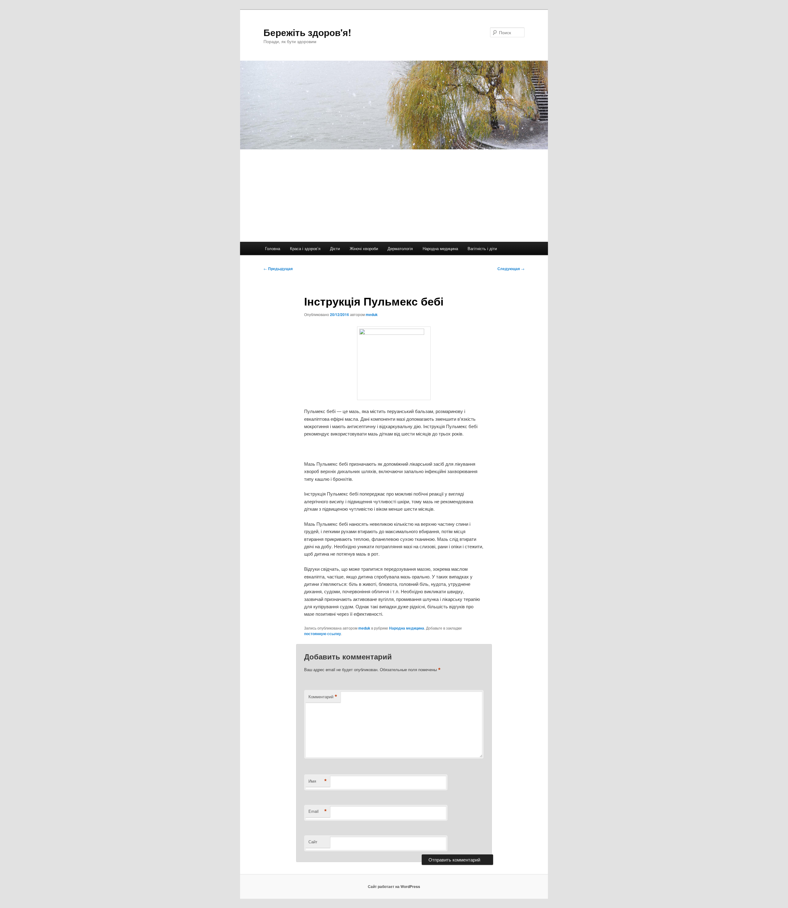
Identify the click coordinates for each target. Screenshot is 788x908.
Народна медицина (440, 248)
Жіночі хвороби (364, 248)
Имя (317, 781)
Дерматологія (400, 248)
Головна (272, 248)
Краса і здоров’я (305, 248)
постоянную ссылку (322, 633)
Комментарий (322, 697)
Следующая (511, 268)
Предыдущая (278, 268)
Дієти (335, 248)
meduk (372, 314)
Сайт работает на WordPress (394, 886)
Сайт (312, 842)
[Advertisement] (424, 195)
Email (317, 811)
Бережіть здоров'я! (307, 32)
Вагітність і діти (482, 248)
